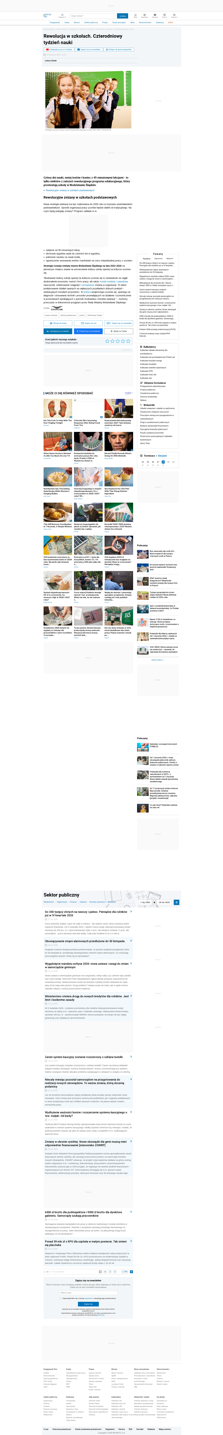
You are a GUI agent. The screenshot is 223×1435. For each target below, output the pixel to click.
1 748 (125, 1272)
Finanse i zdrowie (118, 1387)
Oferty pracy (161, 1417)
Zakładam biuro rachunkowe (144, 1373)
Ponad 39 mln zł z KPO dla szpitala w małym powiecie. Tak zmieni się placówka (157, 324)
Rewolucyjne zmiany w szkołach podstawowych (70, 190)
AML (136, 1387)
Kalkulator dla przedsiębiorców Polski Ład (157, 357)
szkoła (82, 315)
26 (153, 462)
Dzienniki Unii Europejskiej (98, 1409)
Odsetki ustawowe (141, 1412)
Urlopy (68, 1381)
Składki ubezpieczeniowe (143, 1406)
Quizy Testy (145, 443)
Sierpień (162, 455)
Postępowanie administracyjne (153, 386)
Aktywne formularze (155, 382)
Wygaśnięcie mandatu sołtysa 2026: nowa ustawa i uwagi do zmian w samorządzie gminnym (156, 277)
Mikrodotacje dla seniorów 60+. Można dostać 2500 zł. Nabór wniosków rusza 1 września (156, 284)
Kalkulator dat (146, 378)
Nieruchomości (145, 22)
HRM (68, 1387)
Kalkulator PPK (146, 371)
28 (163, 462)
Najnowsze (158, 258)
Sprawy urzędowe (95, 1381)
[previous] (100, 1271)
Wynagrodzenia (72, 1376)
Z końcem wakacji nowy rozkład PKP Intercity (154, 335)
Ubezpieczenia (71, 1378)
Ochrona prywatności (61, 1429)
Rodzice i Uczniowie (87, 29)
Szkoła (68, 1403)
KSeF (170, 22)
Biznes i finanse (117, 1373)
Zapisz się (88, 1304)
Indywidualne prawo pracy (75, 1373)
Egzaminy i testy (72, 1409)
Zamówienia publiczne (149, 393)
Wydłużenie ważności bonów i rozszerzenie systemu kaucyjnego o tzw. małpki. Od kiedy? (157, 304)
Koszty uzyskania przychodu (152, 433)
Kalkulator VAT (117, 1406)
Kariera (122, 1429)
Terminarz (149, 455)
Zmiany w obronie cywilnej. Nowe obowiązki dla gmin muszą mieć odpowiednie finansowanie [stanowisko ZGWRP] (157, 310)
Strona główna (49, 29)
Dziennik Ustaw (94, 1401)
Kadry (67, 22)
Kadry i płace (48, 1412)
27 (158, 462)
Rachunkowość (49, 1376)
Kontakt (139, 1429)
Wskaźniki (149, 405)
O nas (46, 1429)
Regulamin (110, 1429)
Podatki (46, 1373)
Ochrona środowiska (148, 397)
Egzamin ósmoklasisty (74, 1417)
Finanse (73, 902)
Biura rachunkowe (141, 1369)
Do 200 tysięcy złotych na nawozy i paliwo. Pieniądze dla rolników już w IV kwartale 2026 (157, 264)
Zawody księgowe (50, 1384)
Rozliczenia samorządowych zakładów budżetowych (156, 438)
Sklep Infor (93, 1387)
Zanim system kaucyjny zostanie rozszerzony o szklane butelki (152, 291)
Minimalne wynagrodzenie (143, 1403)
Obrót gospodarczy (51, 1378)
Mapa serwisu (165, 1429)
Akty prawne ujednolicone (98, 1412)
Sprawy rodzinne (95, 1373)
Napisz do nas (90, 323)
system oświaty (51, 315)
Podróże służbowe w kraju (143, 1401)
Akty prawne (94, 1397)
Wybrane (169, 258)
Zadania (83, 902)
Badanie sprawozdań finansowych (154, 426)
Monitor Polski (94, 1403)
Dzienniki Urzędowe (96, 1406)
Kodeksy (92, 1415)
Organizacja (62, 902)
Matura (68, 1415)
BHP (67, 1384)
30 (173, 462)
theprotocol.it (161, 1415)
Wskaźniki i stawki (141, 1397)
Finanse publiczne (147, 390)
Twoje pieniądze (119, 22)
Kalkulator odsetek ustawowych (153, 368)
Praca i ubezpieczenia (120, 1378)
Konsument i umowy (96, 1378)
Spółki (114, 1376)
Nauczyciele (70, 1406)
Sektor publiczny (91, 22)
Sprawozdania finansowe (143, 1384)
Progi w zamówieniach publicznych (154, 422)
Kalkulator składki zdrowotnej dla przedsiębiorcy (153, 352)
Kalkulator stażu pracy (120, 1412)
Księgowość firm (50, 1369)
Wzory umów (161, 1409)
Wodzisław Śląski (94, 315)
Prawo (105, 22)
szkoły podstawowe (68, 315)
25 (148, 462)
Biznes (77, 22)
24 (143, 462)
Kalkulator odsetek (118, 1409)
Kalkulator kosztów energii (151, 361)
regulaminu (89, 1298)
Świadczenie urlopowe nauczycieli (154, 412)
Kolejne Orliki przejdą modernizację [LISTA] (157, 329)
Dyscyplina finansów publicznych (154, 429)
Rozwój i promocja (97, 902)
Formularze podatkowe (165, 1412)
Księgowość (55, 22)
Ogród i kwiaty (162, 1384)
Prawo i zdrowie (94, 1390)
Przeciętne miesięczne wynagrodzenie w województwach (157, 417)
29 (168, 462)
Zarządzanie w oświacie (75, 1412)
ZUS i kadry (48, 1381)
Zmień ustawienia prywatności (88, 1429)
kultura (87, 292)
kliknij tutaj (101, 1315)
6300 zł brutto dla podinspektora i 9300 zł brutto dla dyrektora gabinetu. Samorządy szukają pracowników (156, 317)
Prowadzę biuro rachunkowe (144, 1376)
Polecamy (142, 738)
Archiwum (160, 1403)
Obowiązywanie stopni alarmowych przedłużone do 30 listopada (154, 271)
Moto (132, 22)
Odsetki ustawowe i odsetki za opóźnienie (157, 408)
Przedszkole (70, 1401)
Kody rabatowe (162, 1406)
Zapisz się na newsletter (122, 323)
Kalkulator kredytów (148, 364)
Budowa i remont (163, 1381)
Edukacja (160, 22)
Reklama (151, 1429)
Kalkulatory (150, 346)
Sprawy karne (94, 1376)
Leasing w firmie (117, 1384)
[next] (131, 1271)
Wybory (143, 400)
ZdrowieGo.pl (162, 1401)
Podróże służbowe (141, 1409)
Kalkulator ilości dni (148, 375)
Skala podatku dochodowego (144, 1415)
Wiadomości (49, 902)
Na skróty (161, 1397)
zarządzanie (88, 285)
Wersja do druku (60, 323)
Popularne (146, 258)
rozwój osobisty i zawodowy (114, 281)
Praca (91, 1384)
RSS (130, 1429)
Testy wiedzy (70, 1420)
